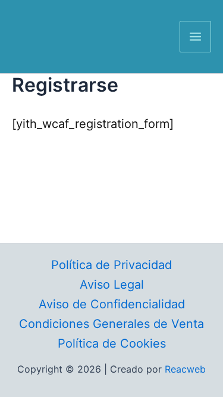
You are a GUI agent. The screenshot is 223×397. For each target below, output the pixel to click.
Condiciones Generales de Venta (111, 324)
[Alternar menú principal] (195, 36)
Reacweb (185, 369)
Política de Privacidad (111, 265)
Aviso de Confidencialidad (112, 304)
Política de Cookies (112, 343)
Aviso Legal (112, 284)
